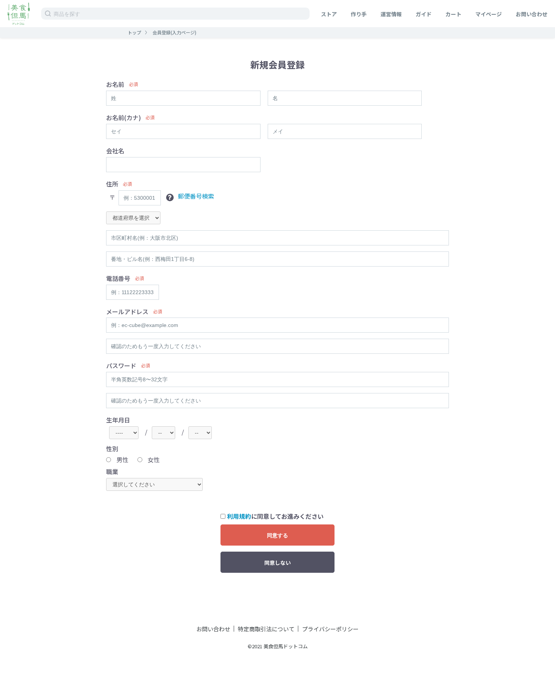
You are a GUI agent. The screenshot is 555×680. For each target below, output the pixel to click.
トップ (134, 32)
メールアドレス (127, 311)
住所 (112, 184)
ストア (329, 14)
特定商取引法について (266, 629)
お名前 (115, 84)
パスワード (121, 365)
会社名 (115, 150)
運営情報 (391, 14)
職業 (112, 471)
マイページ (488, 14)
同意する (277, 535)
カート (453, 14)
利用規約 (239, 516)
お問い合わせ (531, 14)
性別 (112, 448)
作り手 (359, 14)
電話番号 (118, 278)
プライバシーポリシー (330, 629)
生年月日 (118, 420)
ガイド (424, 14)
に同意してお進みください (275, 516)
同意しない (277, 562)
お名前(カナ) (123, 117)
